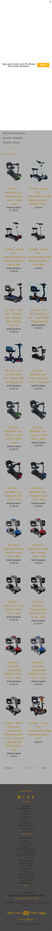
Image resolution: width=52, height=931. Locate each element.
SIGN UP (43, 65)
